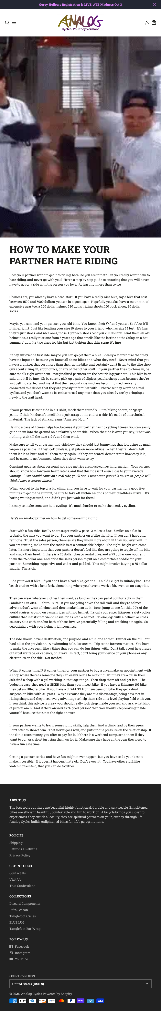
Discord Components (24, 903)
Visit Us (15, 879)
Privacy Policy (19, 855)
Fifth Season (18, 910)
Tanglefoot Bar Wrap (24, 928)
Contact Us (17, 873)
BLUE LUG (17, 922)
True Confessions (22, 886)
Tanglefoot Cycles (22, 916)
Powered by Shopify (57, 994)
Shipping (16, 843)
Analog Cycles (31, 994)
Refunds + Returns (23, 849)
